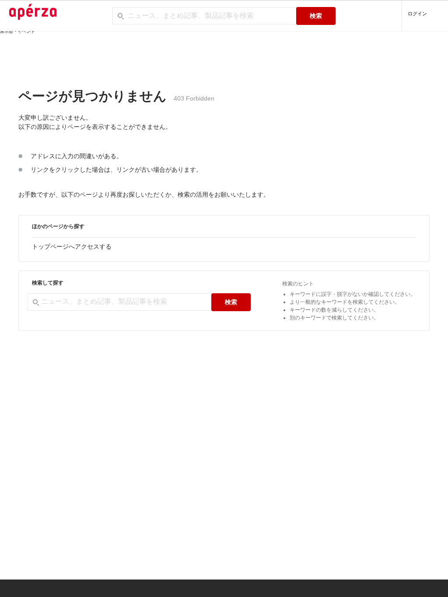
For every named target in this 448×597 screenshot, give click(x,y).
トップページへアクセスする (72, 246)
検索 (316, 15)
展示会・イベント (17, 31)
